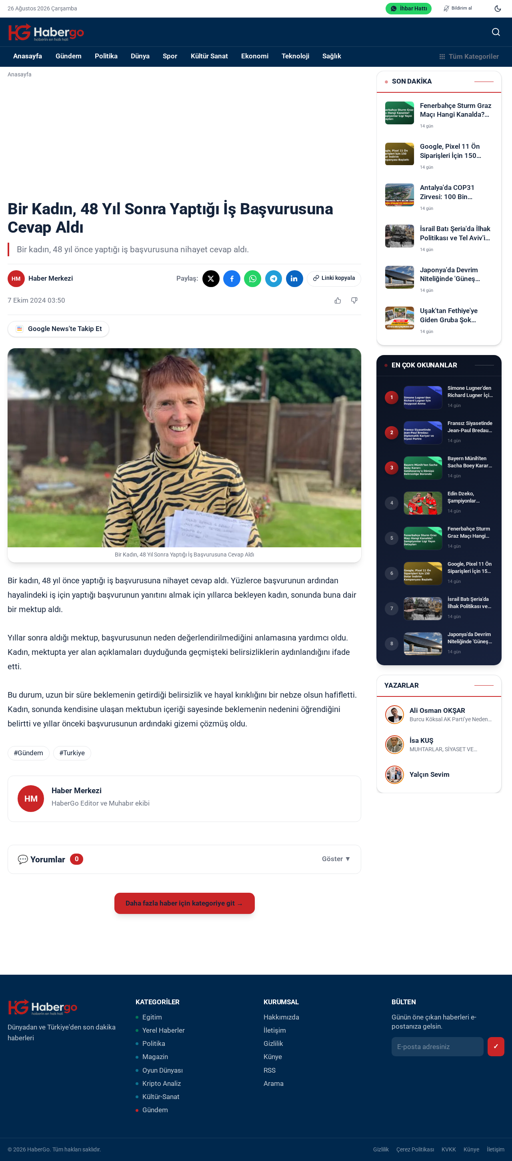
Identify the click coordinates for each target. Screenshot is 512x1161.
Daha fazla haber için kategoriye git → (184, 903)
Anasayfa (27, 56)
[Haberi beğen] (337, 300)
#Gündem (28, 753)
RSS (270, 1070)
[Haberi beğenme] (354, 300)
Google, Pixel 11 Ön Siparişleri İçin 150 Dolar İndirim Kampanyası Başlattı (451, 152)
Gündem (155, 1110)
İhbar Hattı (413, 8)
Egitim (152, 1017)
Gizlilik (273, 1043)
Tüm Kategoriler (474, 56)
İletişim (275, 1030)
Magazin (155, 1057)
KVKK (449, 1149)
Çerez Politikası (415, 1149)
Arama (274, 1083)
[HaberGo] (46, 32)
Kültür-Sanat (161, 1097)
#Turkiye (72, 753)
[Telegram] (273, 278)
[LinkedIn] (294, 278)
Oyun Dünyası (162, 1070)
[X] (211, 278)
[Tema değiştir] (497, 8)
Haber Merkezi (77, 790)
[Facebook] (231, 278)
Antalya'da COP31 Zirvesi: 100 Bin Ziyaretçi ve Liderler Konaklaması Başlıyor (453, 193)
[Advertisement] (184, 140)
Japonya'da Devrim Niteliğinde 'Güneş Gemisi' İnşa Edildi (449, 275)
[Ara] (495, 31)
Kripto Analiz (161, 1083)
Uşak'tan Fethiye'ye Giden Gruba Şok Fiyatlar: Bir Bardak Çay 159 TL (455, 316)
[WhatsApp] (252, 278)
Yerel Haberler (163, 1030)
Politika (153, 1043)
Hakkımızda (281, 1017)
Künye (273, 1057)
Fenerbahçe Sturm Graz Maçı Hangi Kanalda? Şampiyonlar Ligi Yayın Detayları (456, 111)
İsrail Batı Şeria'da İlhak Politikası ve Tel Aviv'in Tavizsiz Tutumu (455, 234)
